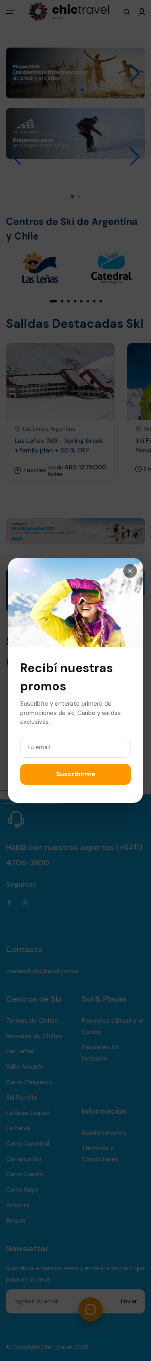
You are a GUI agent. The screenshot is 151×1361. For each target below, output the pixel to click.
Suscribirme (75, 774)
